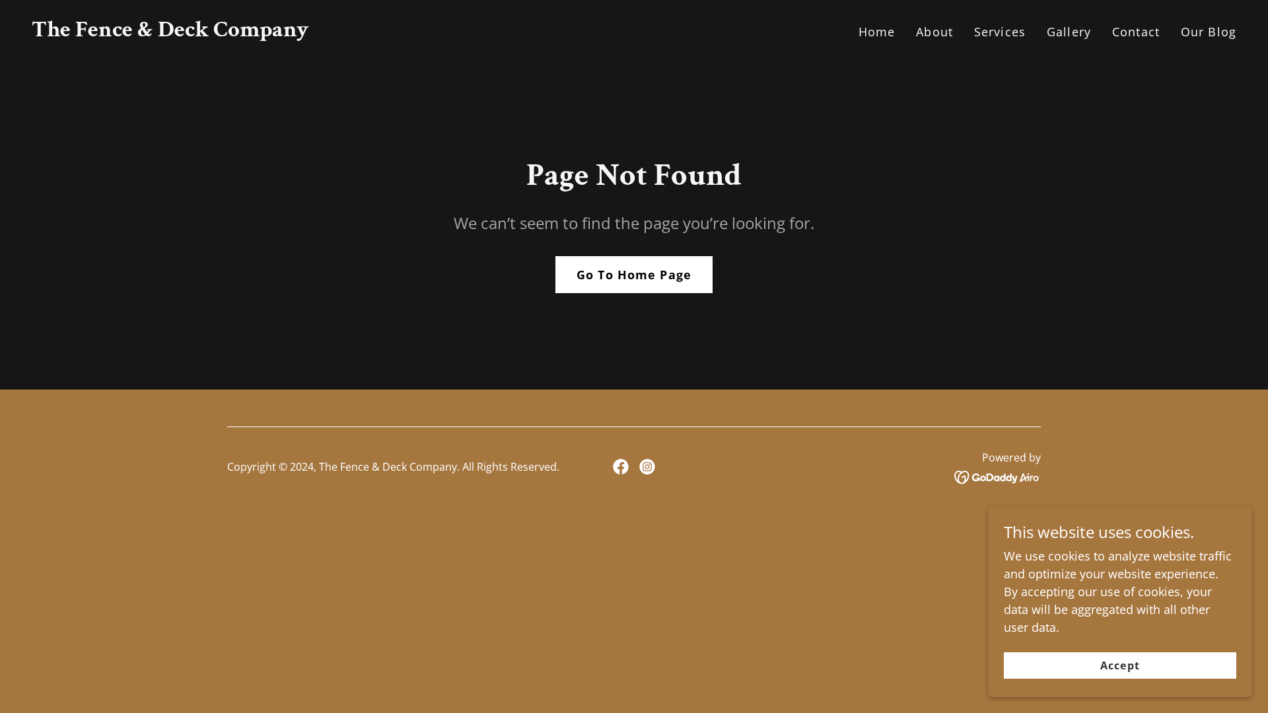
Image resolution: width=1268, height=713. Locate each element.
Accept (1119, 665)
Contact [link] (1136, 32)
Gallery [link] (1069, 32)
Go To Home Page (634, 275)
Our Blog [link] (1208, 32)
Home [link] (877, 32)
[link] (170, 32)
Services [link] (1000, 32)
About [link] (934, 32)
